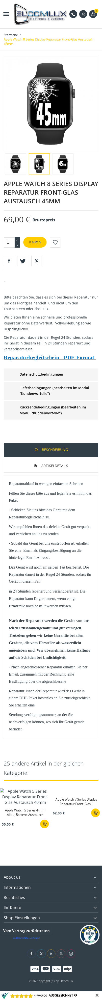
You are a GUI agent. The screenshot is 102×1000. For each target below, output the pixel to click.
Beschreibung (54, 449)
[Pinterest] (36, 261)
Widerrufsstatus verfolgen (26, 937)
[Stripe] (67, 968)
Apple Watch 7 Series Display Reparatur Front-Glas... (76, 801)
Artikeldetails (54, 465)
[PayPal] (56, 968)
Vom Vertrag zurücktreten (26, 930)
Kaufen (35, 242)
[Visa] (34, 968)
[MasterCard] (45, 968)
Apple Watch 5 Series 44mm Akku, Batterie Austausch (25, 812)
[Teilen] (9, 261)
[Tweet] (23, 261)
